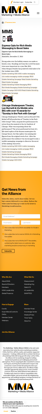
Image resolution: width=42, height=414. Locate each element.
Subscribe (28, 2)
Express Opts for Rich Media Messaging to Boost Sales (17, 47)
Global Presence (7, 293)
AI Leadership (29, 290)
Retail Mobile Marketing (30, 79)
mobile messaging (28, 73)
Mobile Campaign (8, 90)
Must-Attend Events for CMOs (10, 313)
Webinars (5, 320)
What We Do (29, 276)
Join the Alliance (8, 332)
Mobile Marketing (8, 84)
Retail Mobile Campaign (10, 82)
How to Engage (8, 304)
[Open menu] (38, 13)
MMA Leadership (8, 290)
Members (5, 287)
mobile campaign (23, 76)
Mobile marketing (8, 73)
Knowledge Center (30, 311)
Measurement (29, 281)
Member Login (18, 2)
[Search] (35, 2)
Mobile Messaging (20, 84)
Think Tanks (28, 317)
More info (15, 407)
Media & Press (29, 314)
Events (4, 308)
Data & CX (27, 287)
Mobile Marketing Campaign (11, 79)
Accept (6, 411)
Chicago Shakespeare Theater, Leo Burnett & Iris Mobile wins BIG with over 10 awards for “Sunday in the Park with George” (19, 109)
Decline (13, 411)
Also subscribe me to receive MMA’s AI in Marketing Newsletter (22, 235)
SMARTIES (28, 293)
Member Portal (29, 308)
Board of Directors (8, 284)
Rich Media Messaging (9, 87)
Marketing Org (29, 284)
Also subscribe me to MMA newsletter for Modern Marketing (21, 228)
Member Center (7, 317)
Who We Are (7, 276)
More (26, 304)
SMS (16, 73)
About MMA (6, 281)
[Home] (3, 22)
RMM (31, 76)
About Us (27, 321)
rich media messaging (9, 76)
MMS (20, 73)
